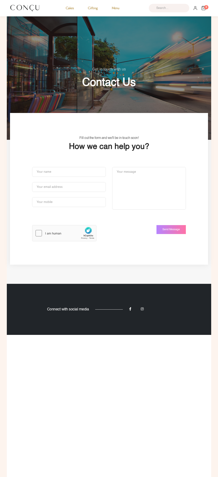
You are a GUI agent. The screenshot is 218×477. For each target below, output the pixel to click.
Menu (115, 8)
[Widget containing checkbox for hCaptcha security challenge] (64, 233)
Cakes (70, 8)
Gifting (93, 8)
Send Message (171, 229)
